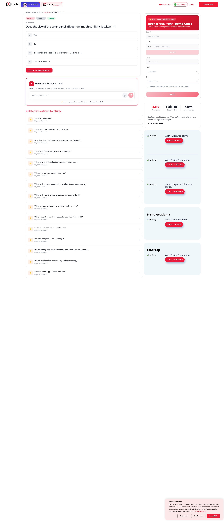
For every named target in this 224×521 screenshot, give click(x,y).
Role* (148, 67)
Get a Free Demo (175, 164)
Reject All (183, 516)
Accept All (213, 516)
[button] (82, 35)
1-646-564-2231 (165, 4)
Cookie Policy (200, 511)
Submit (172, 94)
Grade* (148, 77)
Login (192, 4)
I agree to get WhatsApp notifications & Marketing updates (169, 86)
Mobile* (148, 42)
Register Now (208, 4)
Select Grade (153, 81)
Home (28, 12)
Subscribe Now (174, 140)
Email (148, 57)
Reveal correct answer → (39, 70)
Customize (198, 516)
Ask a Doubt (37, 12)
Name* (148, 32)
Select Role (152, 71)
